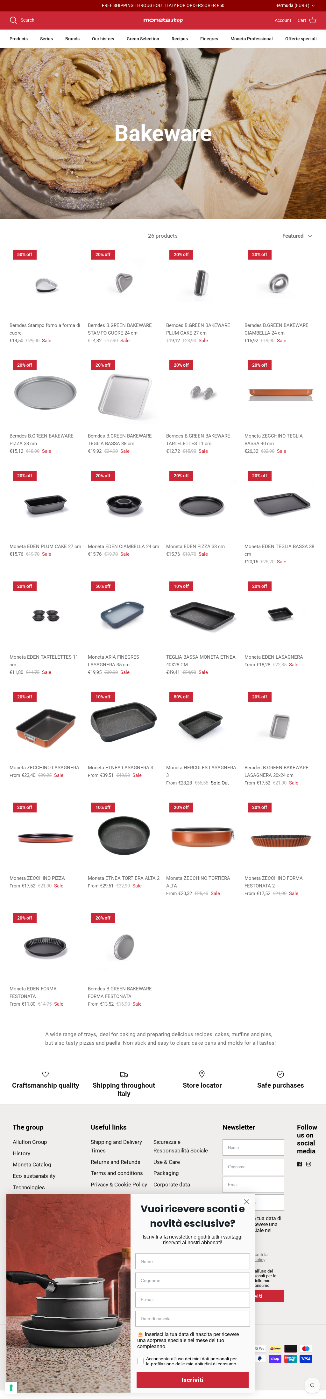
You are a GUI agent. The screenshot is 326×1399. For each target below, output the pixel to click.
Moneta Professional (251, 38)
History (21, 1153)
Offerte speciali (301, 38)
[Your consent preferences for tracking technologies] (11, 1388)
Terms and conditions (117, 1173)
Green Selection (143, 38)
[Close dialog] (246, 1201)
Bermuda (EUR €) (292, 5)
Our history (103, 38)
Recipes (180, 38)
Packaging (166, 1173)
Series (46, 38)
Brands (72, 38)
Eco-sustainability (34, 1176)
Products (19, 38)
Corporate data (171, 1184)
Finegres (209, 38)
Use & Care (166, 1162)
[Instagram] (308, 1164)
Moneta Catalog (32, 1164)
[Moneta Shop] (163, 21)
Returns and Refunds (115, 1162)
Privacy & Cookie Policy (119, 1184)
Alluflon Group (30, 1142)
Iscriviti (192, 1380)
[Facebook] (299, 1164)
